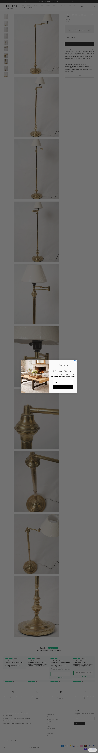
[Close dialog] (75, 361)
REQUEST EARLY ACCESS (63, 386)
